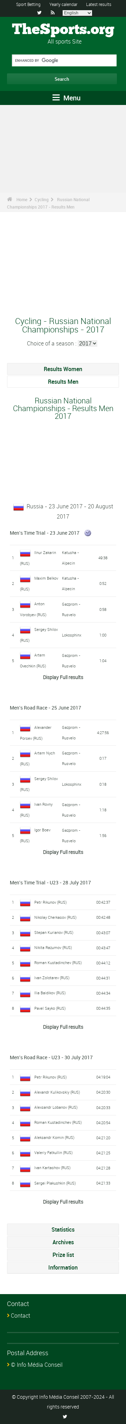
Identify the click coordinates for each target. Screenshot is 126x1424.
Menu (71, 98)
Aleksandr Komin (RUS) (54, 1137)
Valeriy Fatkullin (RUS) (53, 1152)
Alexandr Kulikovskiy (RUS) (57, 1092)
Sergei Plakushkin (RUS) (55, 1183)
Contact (20, 1315)
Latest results (98, 4)
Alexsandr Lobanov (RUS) (56, 1107)
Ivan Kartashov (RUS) (52, 1167)
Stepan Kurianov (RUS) (54, 932)
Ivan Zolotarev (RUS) (52, 977)
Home (21, 199)
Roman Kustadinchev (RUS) (58, 962)
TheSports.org (63, 29)
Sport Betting (28, 4)
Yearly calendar (63, 4)
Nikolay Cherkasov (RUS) (55, 917)
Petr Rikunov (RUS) (50, 902)
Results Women (63, 369)
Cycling (42, 199)
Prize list (63, 1255)
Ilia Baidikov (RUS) (50, 992)
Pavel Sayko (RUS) (50, 1008)
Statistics (63, 1229)
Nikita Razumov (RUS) (53, 947)
